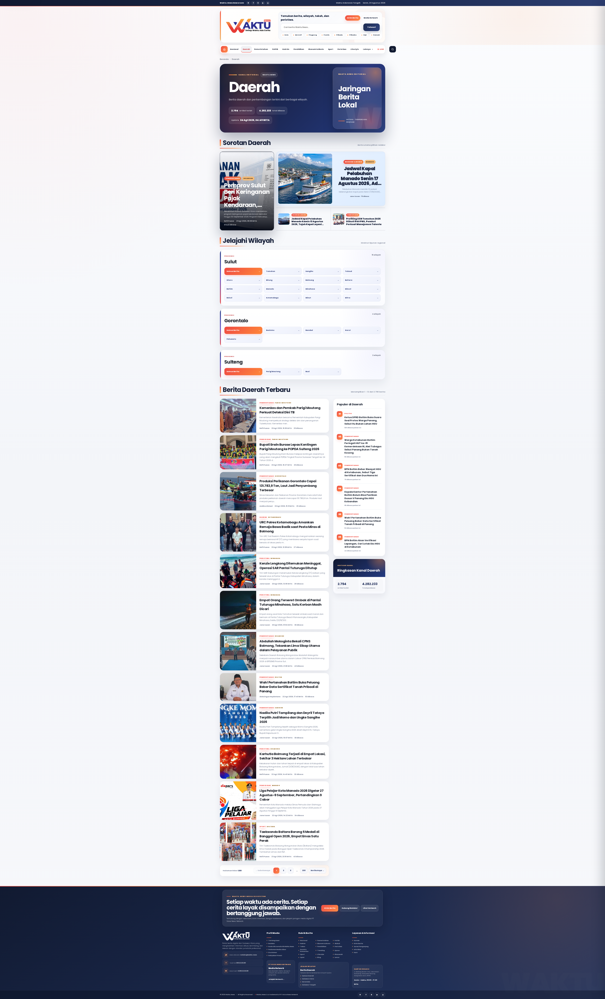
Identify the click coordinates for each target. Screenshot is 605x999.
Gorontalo (306, 982)
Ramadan (377, 35)
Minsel (362, 289)
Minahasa (322, 289)
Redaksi (271, 943)
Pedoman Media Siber (277, 949)
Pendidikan (299, 49)
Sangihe (322, 271)
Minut (322, 298)
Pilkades (353, 35)
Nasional (234, 49)
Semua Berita (243, 271)
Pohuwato (243, 339)
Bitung (283, 280)
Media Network (371, 18)
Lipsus (337, 950)
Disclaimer (272, 952)
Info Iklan (357, 949)
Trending (321, 950)
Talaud (362, 271)
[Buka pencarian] (392, 49)
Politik (275, 49)
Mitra (362, 298)
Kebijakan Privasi (275, 955)
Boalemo (283, 330)
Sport (330, 49)
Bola (286, 35)
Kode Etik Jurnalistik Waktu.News (281, 946)
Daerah (246, 49)
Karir (356, 952)
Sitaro (243, 280)
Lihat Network (369, 908)
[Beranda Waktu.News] (248, 26)
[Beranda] (224, 49)
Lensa (337, 957)
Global (337, 943)
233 (303, 870)
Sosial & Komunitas (304, 950)
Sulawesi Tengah (309, 985)
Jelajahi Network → (276, 979)
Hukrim (285, 49)
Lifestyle (355, 49)
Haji (364, 35)
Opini (302, 957)
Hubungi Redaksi (349, 908)
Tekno (302, 946)
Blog (319, 957)
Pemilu (326, 35)
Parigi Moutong (283, 371)
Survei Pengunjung (361, 946)
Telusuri (371, 27)
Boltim (243, 289)
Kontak (356, 940)
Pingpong (313, 35)
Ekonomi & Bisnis (316, 49)
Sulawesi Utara (308, 979)
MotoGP (298, 35)
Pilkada (339, 35)
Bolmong (322, 280)
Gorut (362, 330)
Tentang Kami (273, 940)
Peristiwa (341, 49)
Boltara (362, 280)
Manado (283, 289)
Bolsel (243, 298)
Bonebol (322, 330)
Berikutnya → (317, 870)
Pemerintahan (261, 49)
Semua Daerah (308, 976)
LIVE (382, 49)
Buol (322, 371)
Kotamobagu (283, 298)
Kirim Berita (352, 18)
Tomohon (283, 271)
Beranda (224, 59)
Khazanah (339, 954)
